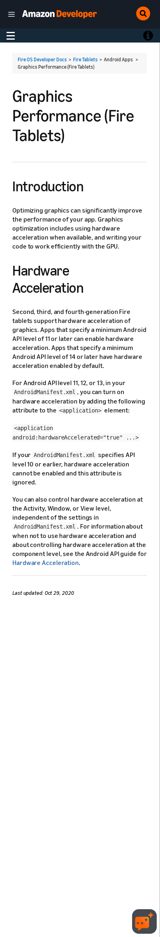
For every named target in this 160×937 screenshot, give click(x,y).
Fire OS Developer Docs (42, 59)
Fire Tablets (85, 59)
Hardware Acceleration (45, 562)
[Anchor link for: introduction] (90, 185)
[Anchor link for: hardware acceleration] (90, 286)
